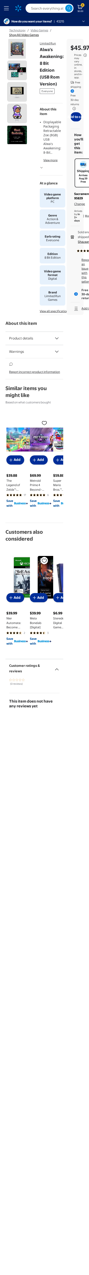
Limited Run (48, 43)
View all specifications (54, 311)
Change (79, 204)
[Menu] (7, 8)
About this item (21, 323)
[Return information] (73, 108)
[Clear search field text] (61, 8)
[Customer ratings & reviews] (57, 667)
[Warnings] (57, 351)
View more (50, 160)
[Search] (69, 8)
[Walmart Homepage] (18, 8)
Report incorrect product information (34, 372)
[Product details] (57, 338)
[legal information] (85, 55)
